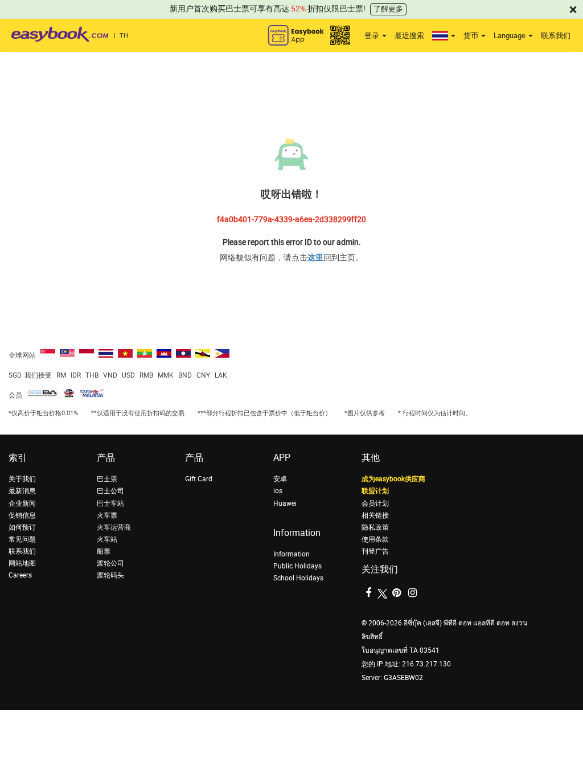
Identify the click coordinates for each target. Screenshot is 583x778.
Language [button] (510, 35)
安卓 (280, 479)
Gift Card (198, 479)
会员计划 (375, 503)
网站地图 (22, 563)
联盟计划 (375, 491)
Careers (20, 575)
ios (277, 491)
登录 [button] (372, 35)
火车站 (107, 539)
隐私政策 (375, 527)
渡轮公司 (110, 563)
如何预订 (22, 527)
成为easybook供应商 (393, 479)
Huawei (285, 503)
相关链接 (375, 515)
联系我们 (555, 35)
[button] (443, 35)
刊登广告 (375, 551)
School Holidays (298, 578)
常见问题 (22, 539)
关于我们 (22, 479)
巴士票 (107, 479)
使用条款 (375, 539)
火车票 (107, 515)
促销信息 (22, 515)
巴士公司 (110, 491)
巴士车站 (110, 503)
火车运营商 (114, 527)
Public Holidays (297, 566)
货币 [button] (471, 35)
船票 (103, 551)
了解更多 (388, 9)
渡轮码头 (110, 575)
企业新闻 (22, 503)
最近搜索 (409, 35)
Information (291, 554)
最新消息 (22, 491)
